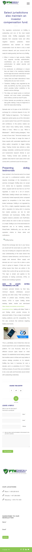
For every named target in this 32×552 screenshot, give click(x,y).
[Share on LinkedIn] (21, 390)
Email (24, 420)
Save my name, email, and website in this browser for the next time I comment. (17, 433)
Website (24, 426)
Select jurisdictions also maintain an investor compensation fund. (16, 17)
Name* (4, 522)
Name (24, 414)
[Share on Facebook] (11, 390)
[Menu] (27, 3)
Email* (4, 529)
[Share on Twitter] (16, 390)
